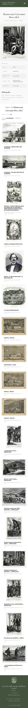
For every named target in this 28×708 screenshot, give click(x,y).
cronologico (10, 118)
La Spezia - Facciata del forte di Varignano (14, 173)
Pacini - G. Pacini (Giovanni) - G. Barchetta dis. (13, 277)
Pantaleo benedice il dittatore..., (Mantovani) (11, 571)
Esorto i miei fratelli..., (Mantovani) (11, 479)
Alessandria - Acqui (10, 364)
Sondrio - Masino (9, 337)
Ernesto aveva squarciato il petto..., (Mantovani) (12, 543)
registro (4, 119)
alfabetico (18, 118)
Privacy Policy (9, 698)
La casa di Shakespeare (11, 310)
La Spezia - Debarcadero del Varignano (13, 147)
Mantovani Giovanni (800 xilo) (14, 16)
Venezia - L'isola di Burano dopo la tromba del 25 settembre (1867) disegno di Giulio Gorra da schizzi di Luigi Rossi (14, 208)
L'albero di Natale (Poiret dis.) (13, 244)
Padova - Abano (9, 391)
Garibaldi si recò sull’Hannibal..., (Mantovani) (14, 604)
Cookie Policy (17, 698)
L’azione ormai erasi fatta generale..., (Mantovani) (12, 509)
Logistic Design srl (16, 705)
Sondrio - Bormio (9, 418)
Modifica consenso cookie (14, 701)
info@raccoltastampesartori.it (14, 695)
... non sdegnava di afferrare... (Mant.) (13, 666)
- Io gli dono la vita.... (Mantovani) (10, 451)
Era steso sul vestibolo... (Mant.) (14, 638)
